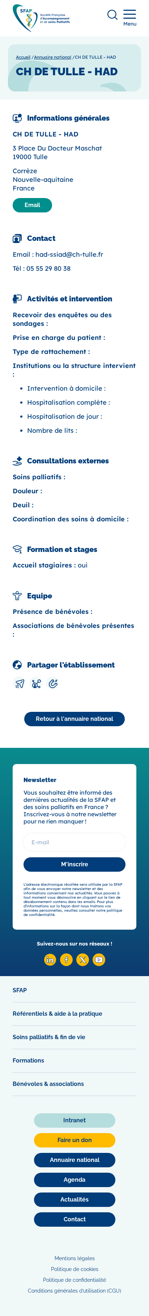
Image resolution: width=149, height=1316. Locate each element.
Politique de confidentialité (74, 1280)
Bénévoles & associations (48, 1084)
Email (32, 205)
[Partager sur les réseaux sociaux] (35, 683)
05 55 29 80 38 (48, 268)
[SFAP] (41, 30)
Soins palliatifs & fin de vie (49, 1037)
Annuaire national (52, 57)
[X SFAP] (82, 964)
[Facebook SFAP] (66, 964)
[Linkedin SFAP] (50, 964)
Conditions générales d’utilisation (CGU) (74, 1291)
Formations (28, 1060)
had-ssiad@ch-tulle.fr (69, 254)
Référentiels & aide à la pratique (57, 1013)
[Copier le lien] (52, 683)
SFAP (20, 990)
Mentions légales (75, 1258)
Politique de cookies (74, 1269)
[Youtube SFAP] (99, 964)
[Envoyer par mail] (19, 683)
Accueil (23, 57)
